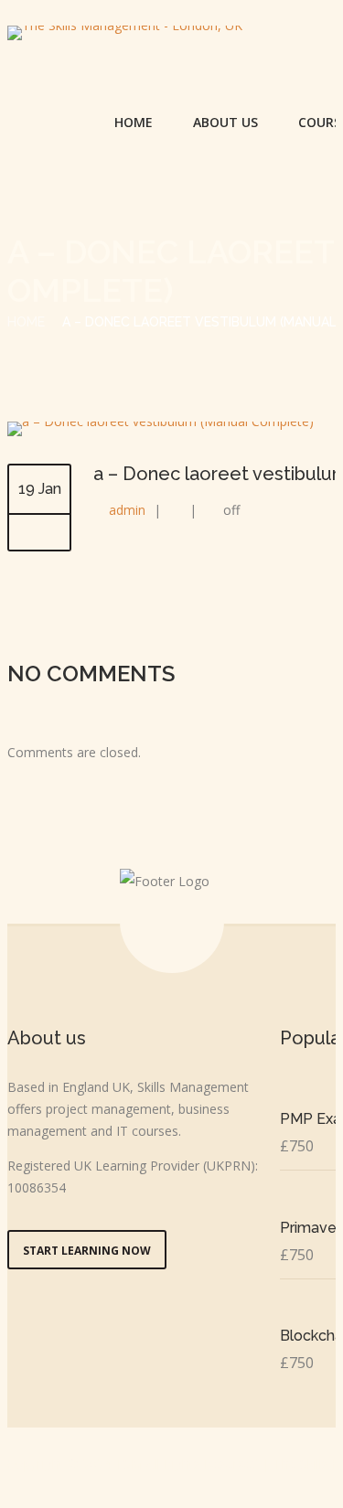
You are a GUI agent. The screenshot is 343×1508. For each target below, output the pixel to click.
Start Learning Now (87, 1250)
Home (133, 122)
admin (127, 510)
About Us (225, 122)
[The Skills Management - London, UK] (124, 33)
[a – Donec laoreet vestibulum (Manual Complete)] (160, 421)
